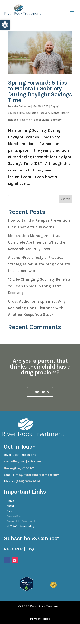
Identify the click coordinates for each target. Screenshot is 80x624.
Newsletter (13, 549)
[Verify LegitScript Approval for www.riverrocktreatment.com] (26, 589)
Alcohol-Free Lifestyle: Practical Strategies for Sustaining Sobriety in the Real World (39, 264)
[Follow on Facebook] (7, 560)
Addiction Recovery (38, 113)
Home (10, 501)
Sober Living (42, 119)
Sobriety (56, 119)
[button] (5, 25)
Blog (9, 511)
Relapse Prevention (20, 119)
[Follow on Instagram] (15, 560)
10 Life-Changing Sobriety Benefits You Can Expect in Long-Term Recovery (39, 286)
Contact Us (14, 516)
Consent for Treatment (21, 521)
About (10, 506)
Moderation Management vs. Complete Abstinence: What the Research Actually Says (36, 242)
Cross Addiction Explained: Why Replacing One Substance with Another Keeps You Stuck (37, 308)
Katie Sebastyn (21, 106)
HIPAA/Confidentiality (20, 526)
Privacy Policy (40, 618)
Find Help (40, 392)
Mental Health (60, 113)
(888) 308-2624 (28, 481)
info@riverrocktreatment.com (37, 475)
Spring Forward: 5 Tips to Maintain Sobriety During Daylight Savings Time (40, 91)
